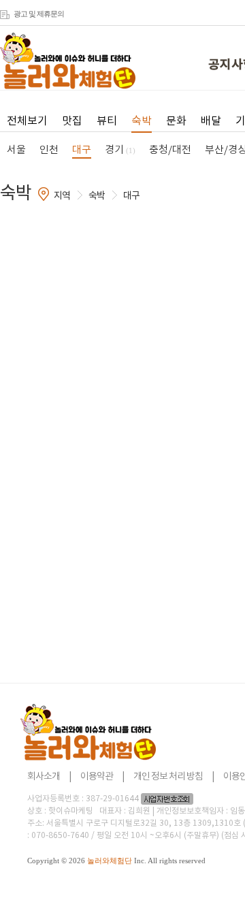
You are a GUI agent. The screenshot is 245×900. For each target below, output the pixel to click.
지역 (62, 196)
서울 (16, 150)
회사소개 (43, 776)
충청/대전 (170, 150)
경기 (120, 150)
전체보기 (27, 121)
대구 (81, 150)
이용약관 (96, 776)
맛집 (72, 121)
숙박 (141, 121)
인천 (49, 150)
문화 (176, 121)
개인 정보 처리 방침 (168, 776)
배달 (211, 121)
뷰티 (107, 121)
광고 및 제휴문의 (39, 14)
